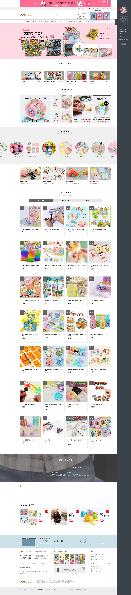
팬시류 (40, 21)
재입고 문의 (93, 571)
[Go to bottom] (122, 43)
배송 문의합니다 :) (94, 554)
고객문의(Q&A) (124, 19)
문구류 (34, 21)
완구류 (46, 21)
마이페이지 (109, 8)
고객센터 (103, 8)
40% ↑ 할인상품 (89, 200)
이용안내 (48, 589)
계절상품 (62, 21)
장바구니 (43, 563)
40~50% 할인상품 (71, 21)
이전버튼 (109, 29)
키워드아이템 (89, 21)
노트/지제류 (54, 21)
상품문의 (92, 563)
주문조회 (34, 563)
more (109, 551)
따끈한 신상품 (41, 200)
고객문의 (92, 551)
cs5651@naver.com (44, 584)
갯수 (92, 566)
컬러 (92, 570)
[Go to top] (125, 43)
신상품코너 (27, 21)
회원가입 (97, 8)
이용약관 (32, 589)
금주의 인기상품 (65, 200)
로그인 (93, 8)
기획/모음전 (80, 21)
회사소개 (25, 589)
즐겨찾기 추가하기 (25, 8)
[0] (88, 8)
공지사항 (123, 17)
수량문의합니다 (94, 568)
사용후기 (24, 563)
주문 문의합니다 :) (94, 559)
